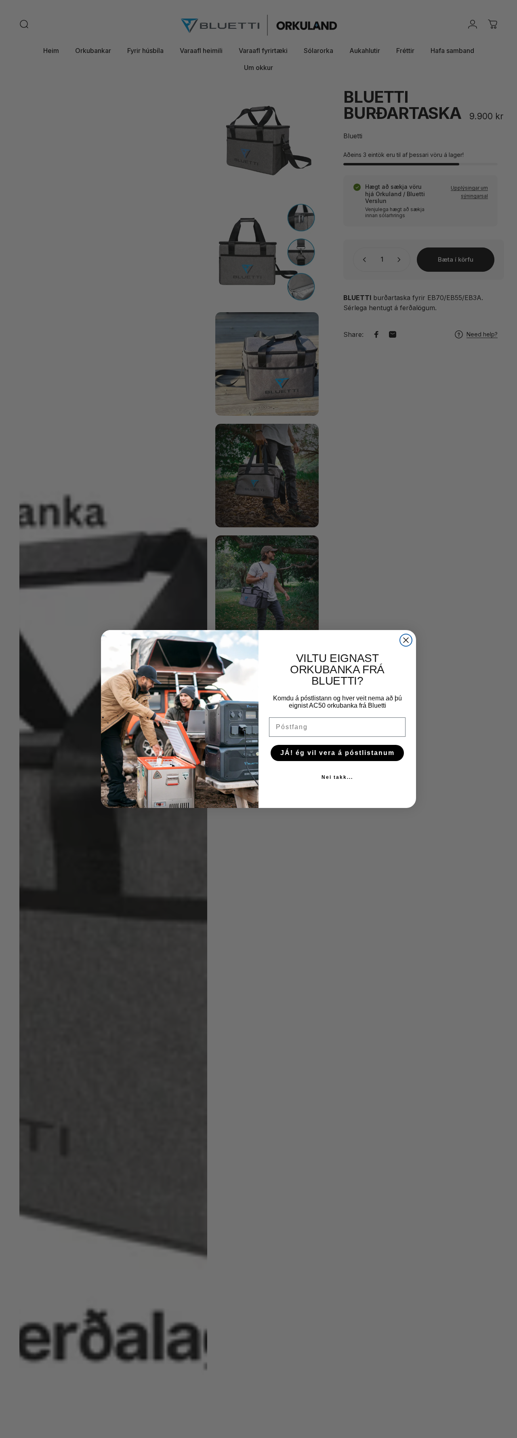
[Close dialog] (406, 640)
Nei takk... (337, 777)
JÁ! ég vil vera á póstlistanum (337, 752)
